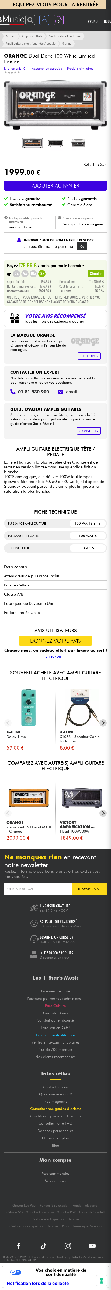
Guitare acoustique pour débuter (33, 1226)
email (71, 391)
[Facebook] (18, 1246)
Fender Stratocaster (54, 1205)
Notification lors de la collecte (38, 1283)
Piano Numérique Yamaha (82, 1226)
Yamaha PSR (66, 1212)
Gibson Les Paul (24, 1205)
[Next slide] (103, 723)
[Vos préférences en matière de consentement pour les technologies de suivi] (101, 1280)
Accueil (10, 36)
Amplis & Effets (32, 36)
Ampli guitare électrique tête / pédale (31, 43)
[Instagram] (68, 1246)
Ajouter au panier (55, 185)
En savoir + (55, 656)
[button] (32, 143)
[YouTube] (92, 1246)
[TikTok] (43, 1246)
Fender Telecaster (85, 1205)
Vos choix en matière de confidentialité (61, 1272)
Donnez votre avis (55, 641)
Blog (55, 1145)
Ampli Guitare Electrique (65, 36)
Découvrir (89, 356)
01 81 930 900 (64, 942)
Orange (66, 43)
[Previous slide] (8, 723)
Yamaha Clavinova (40, 1212)
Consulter (88, 431)
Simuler (96, 273)
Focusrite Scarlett (92, 1212)
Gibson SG (14, 1212)
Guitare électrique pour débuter (55, 1219)
